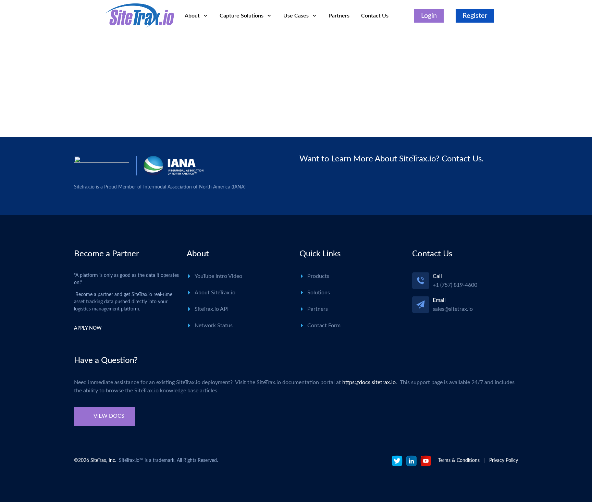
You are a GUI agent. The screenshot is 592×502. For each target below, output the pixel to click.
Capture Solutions (241, 16)
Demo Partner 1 (139, 124)
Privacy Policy (503, 460)
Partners (339, 16)
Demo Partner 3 (139, 87)
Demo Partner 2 (139, 105)
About (192, 16)
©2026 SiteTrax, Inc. (95, 460)
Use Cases (296, 16)
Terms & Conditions (459, 460)
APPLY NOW (88, 328)
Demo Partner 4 (139, 68)
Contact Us (374, 16)
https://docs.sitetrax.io (369, 382)
